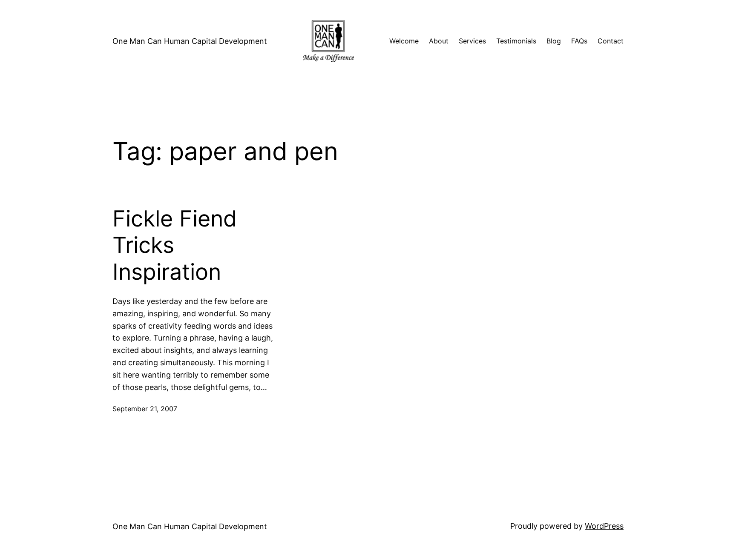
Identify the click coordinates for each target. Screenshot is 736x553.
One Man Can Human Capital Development (189, 41)
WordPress (604, 525)
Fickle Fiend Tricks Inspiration (174, 245)
